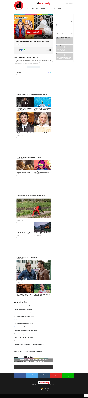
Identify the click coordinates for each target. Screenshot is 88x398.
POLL (55, 9)
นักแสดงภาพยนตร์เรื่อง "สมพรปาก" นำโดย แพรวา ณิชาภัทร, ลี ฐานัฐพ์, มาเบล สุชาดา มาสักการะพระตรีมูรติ (34, 360)
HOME (28, 9)
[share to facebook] (21, 50)
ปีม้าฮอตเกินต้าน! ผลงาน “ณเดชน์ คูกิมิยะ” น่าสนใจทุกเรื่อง (64, 42)
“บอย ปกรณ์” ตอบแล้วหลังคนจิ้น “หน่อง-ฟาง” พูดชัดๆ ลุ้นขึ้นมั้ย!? (25, 330)
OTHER (59, 9)
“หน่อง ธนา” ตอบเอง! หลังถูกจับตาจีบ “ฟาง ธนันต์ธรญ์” (24, 337)
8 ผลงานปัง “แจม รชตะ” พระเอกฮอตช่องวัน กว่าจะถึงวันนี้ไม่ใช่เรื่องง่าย (64, 50)
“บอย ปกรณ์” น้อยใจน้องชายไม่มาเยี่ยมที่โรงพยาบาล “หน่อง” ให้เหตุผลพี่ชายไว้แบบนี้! (29, 344)
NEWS (33, 9)
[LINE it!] (24, 50)
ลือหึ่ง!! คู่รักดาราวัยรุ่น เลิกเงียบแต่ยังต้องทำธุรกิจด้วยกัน (24, 316)
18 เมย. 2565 (19, 44)
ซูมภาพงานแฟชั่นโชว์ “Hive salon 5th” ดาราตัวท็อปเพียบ (34, 361)
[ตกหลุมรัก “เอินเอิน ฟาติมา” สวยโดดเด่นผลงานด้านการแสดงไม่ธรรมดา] (64, 55)
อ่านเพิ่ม (33, 67)
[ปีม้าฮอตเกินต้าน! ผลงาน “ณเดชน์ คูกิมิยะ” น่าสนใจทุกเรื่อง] (64, 39)
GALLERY (43, 9)
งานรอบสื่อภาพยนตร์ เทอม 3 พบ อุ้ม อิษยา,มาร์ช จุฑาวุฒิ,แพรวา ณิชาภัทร (34, 359)
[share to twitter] (22, 50)
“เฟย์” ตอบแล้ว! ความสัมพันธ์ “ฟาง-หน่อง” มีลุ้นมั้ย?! (23, 323)
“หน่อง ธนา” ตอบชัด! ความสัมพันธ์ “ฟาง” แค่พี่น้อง (23, 309)
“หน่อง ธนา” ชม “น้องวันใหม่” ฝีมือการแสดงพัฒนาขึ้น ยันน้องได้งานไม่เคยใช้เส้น (28, 351)
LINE (68, 376)
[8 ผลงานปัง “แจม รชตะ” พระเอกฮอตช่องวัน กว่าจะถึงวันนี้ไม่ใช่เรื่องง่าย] (64, 47)
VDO (37, 9)
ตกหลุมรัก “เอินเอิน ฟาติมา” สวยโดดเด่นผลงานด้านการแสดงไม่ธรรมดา (64, 58)
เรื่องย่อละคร (49, 9)
